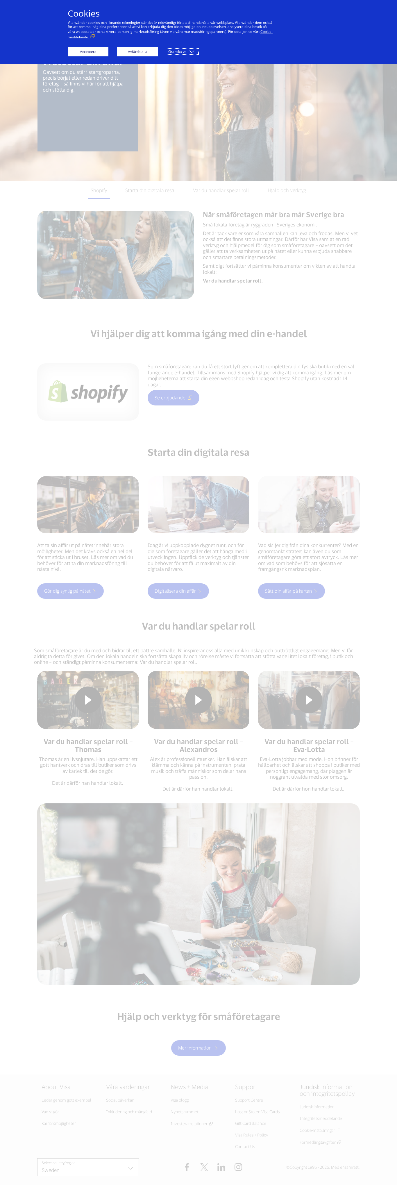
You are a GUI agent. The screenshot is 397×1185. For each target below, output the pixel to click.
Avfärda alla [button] (137, 51)
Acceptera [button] (88, 51)
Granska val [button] (177, 51)
